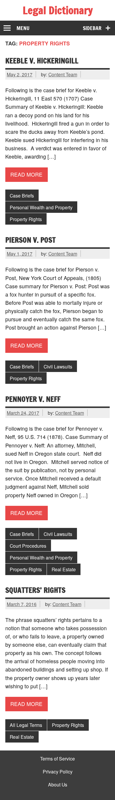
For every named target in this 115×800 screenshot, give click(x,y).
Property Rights (26, 219)
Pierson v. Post (30, 240)
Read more (26, 174)
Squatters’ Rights (35, 590)
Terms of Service (57, 758)
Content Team (62, 74)
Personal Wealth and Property (41, 207)
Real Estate (64, 569)
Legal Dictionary (58, 10)
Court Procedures (28, 545)
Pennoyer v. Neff (32, 399)
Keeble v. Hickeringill (41, 60)
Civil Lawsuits (58, 366)
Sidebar (92, 28)
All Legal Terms (26, 725)
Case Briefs (22, 195)
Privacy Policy (58, 771)
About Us (57, 784)
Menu (23, 28)
